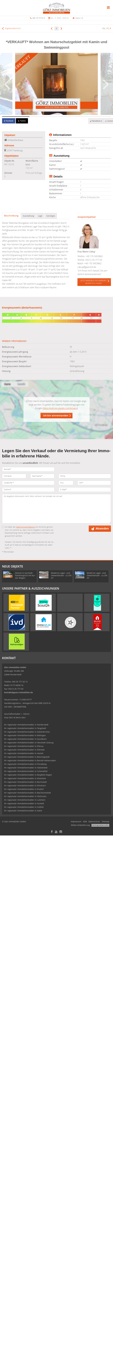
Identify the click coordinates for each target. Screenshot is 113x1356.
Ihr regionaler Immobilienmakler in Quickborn (25, 739)
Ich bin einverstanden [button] (55, 415)
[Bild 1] (15, 116)
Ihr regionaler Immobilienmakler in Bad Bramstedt (27, 792)
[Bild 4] (97, 116)
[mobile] (108, 7)
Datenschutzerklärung (25, 527)
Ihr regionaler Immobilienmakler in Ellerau (24, 746)
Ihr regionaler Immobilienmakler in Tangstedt (25, 728)
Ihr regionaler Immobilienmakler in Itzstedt (24, 803)
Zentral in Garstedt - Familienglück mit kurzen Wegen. (25, 575)
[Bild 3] (70, 116)
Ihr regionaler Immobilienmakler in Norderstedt (26, 724)
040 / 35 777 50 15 (39, 18)
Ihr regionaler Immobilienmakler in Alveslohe (25, 778)
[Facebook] (52, 832)
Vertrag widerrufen (100, 825)
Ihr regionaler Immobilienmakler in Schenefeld (25, 771)
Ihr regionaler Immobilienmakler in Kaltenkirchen (27, 731)
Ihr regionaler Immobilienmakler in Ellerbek (24, 749)
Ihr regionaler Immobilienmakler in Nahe (23, 810)
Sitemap (105, 821)
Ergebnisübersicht (13, 28)
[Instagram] (61, 832)
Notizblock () (97, 121)
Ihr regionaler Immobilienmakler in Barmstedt (25, 782)
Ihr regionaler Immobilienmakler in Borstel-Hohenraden (30, 760)
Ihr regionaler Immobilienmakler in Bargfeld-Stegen (28, 774)
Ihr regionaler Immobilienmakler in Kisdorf (24, 789)
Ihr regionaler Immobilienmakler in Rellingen (25, 735)
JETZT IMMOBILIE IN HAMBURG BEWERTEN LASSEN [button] (93, 282)
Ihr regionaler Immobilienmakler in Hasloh (23, 753)
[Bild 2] (43, 116)
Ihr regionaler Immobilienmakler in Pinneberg (25, 764)
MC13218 (9, 164)
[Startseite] (56, 7)
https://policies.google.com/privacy (60, 408)
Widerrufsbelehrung (80, 825)
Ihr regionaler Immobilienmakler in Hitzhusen (25, 796)
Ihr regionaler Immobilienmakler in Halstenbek (25, 767)
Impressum (76, 821)
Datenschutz (94, 821)
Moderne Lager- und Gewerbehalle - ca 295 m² (61, 575)
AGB (85, 821)
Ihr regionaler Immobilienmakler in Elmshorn (25, 785)
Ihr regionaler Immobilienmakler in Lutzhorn (24, 800)
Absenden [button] (102, 528)
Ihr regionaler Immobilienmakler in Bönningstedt (26, 757)
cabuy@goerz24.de (86, 267)
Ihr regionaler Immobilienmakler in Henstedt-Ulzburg (28, 742)
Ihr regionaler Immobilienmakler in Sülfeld (24, 807)
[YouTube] (56, 832)
